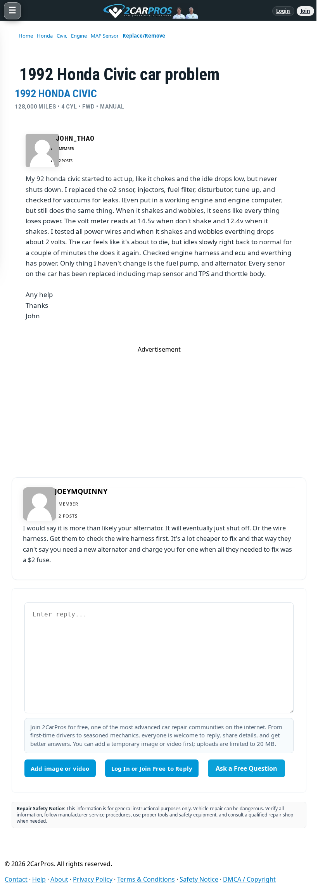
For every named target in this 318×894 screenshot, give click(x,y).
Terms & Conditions (146, 879)
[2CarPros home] (146, 10)
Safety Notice (199, 879)
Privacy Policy (92, 879)
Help (39, 879)
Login (283, 10)
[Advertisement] (159, 408)
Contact (16, 879)
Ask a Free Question (246, 768)
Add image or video (60, 768)
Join (305, 10)
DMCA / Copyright (249, 879)
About (59, 879)
